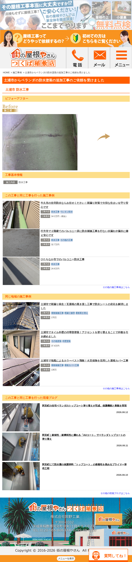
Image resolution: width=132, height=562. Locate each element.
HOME (6, 72)
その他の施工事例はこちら (116, 287)
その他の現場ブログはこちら (115, 493)
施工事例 (17, 72)
